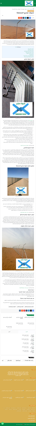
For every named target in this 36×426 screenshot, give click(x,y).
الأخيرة (27, 331)
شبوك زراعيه (6, 409)
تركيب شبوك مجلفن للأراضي (24, 212)
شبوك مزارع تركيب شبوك (19, 424)
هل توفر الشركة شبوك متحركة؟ (28, 56)
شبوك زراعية (10, 409)
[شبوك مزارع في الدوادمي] (6, 393)
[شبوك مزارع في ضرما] (31, 352)
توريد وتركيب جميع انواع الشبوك (23, 287)
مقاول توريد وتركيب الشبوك (24, 145)
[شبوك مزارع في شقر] (7, 321)
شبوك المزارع (31, 120)
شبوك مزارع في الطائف (25, 335)
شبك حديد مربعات (33, 409)
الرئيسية (31, 9)
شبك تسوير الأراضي (20, 306)
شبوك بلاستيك (23, 409)
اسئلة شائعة (31, 54)
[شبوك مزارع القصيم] (18, 400)
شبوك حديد (20, 409)
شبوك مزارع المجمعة (12, 306)
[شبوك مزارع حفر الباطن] (31, 348)
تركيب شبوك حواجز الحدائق (29, 52)
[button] (2, 423)
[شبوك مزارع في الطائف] (29, 319)
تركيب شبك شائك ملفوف (29, 53)
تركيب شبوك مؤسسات (25, 9)
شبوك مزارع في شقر (9, 326)
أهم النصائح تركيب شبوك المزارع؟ (28, 55)
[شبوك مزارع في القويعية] (18, 319)
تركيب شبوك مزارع (30, 48)
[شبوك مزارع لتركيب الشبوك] (29, 3)
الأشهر (9, 331)
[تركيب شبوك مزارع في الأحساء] (6, 400)
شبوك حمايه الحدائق (15, 409)
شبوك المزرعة (28, 409)
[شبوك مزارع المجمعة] (29, 400)
